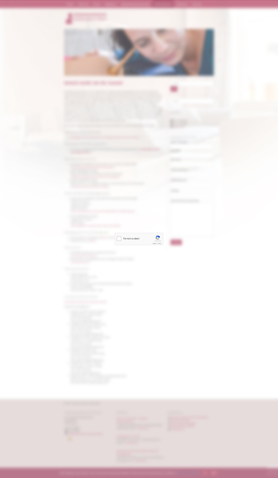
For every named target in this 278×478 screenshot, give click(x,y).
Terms (159, 243)
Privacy (155, 243)
